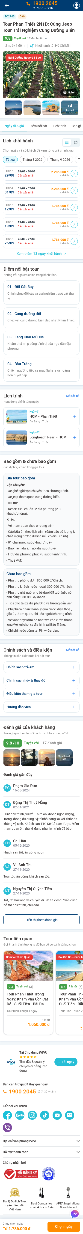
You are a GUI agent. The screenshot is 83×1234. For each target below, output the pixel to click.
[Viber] (7, 1127)
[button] (41, 38)
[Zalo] (19, 1115)
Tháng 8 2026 (32, 159)
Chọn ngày (64, 1226)
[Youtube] (57, 1115)
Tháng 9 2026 (60, 159)
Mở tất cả (73, 396)
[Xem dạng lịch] (76, 142)
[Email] (69, 1115)
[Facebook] (7, 1115)
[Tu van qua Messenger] (74, 1213)
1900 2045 (22, 1091)
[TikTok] (44, 1115)
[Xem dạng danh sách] (67, 142)
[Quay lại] (7, 5)
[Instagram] (32, 1115)
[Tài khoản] (76, 5)
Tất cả (10, 159)
